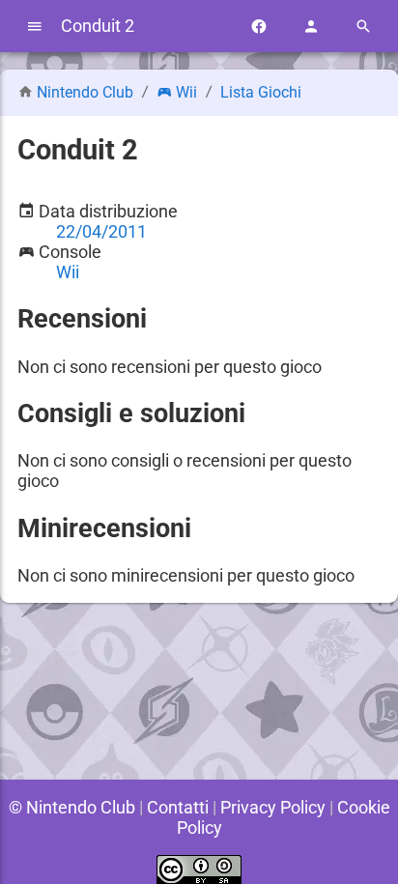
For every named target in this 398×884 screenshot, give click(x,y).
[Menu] (35, 26)
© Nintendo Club (72, 807)
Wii (186, 92)
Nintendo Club (85, 92)
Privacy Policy (273, 807)
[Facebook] (259, 26)
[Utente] (311, 26)
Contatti (178, 807)
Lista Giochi (260, 92)
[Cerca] (363, 26)
